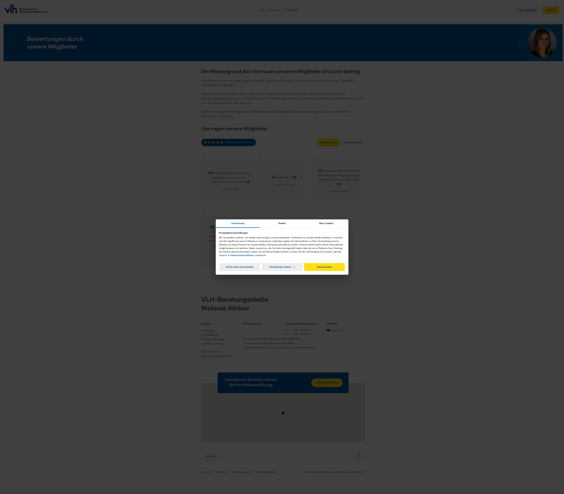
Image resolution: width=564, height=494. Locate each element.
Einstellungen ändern (280, 267)
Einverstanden (324, 267)
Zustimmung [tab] (237, 223)
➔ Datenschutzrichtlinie (241, 255)
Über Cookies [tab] (326, 223)
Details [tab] (282, 223)
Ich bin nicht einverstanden (240, 267)
